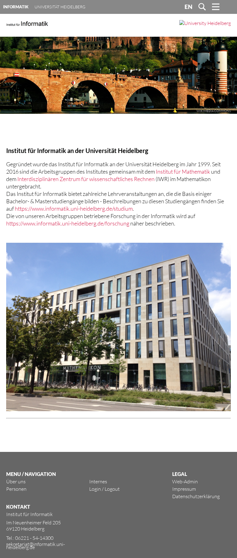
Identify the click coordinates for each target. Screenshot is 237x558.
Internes (98, 481)
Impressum (184, 489)
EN (188, 6)
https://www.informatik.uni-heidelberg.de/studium (74, 208)
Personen (16, 489)
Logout (112, 489)
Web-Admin (185, 481)
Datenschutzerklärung (196, 496)
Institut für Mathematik (183, 171)
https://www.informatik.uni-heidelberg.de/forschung (67, 223)
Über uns (16, 481)
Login (95, 489)
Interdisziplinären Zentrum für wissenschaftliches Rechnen (86, 179)
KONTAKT (18, 507)
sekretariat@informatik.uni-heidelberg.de (35, 545)
